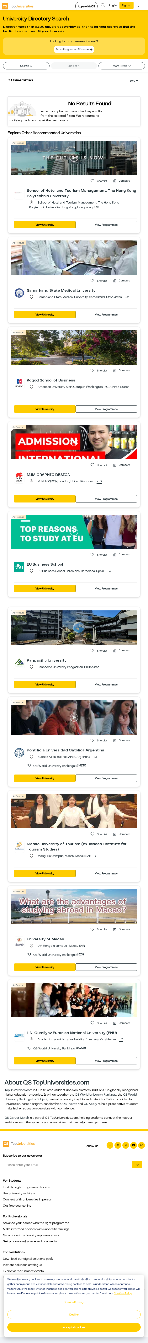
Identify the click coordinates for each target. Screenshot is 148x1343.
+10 (99, 481)
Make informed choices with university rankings (36, 1229)
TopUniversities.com (19, 1090)
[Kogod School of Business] (19, 383)
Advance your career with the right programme (36, 1223)
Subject (72, 66)
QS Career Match (17, 1118)
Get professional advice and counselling (31, 1241)
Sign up (126, 5)
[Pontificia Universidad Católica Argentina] (19, 753)
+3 (109, 571)
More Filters (120, 66)
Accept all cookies (74, 1327)
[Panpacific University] (19, 663)
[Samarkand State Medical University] (19, 293)
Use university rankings (19, 1193)
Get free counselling (17, 1206)
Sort (132, 80)
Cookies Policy (123, 1293)
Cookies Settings (74, 1302)
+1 (96, 856)
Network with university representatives (31, 1235)
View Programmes (106, 224)
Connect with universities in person (27, 1199)
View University (44, 224)
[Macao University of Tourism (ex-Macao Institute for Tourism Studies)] (19, 846)
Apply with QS (86, 6)
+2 (127, 297)
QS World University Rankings (95, 1095)
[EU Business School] (19, 567)
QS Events (69, 1104)
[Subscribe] (137, 1164)
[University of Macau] (19, 941)
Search (24, 66)
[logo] (18, 5)
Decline (74, 1314)
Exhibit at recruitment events (23, 1271)
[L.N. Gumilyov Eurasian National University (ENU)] (19, 1035)
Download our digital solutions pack (28, 1259)
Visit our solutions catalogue (22, 1265)
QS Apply (90, 1104)
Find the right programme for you (26, 1187)
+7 (121, 1040)
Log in (113, 5)
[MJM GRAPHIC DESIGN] (19, 477)
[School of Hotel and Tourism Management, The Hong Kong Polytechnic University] (19, 193)
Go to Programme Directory (73, 49)
